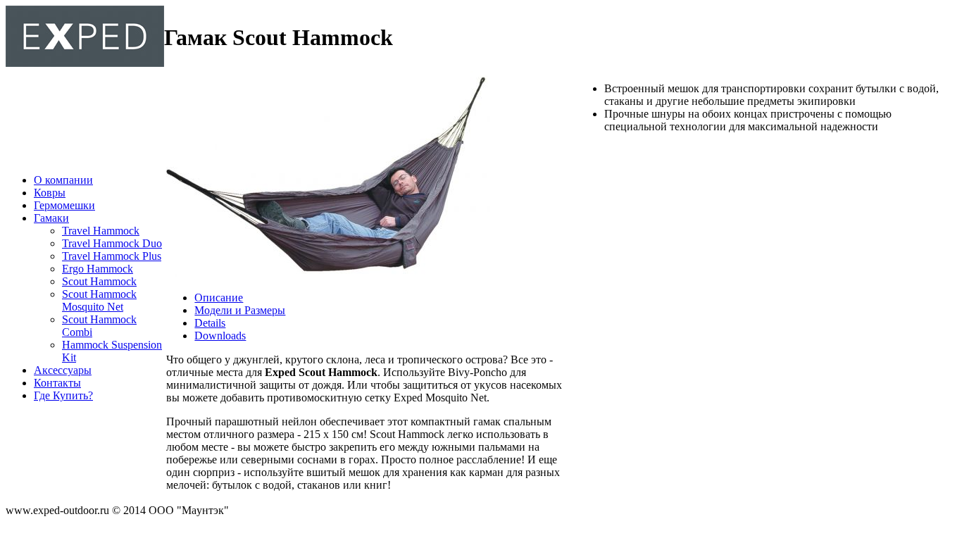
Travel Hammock (100, 231)
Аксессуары (63, 370)
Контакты (57, 383)
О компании (63, 180)
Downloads (220, 336)
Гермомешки (64, 205)
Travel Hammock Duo (112, 243)
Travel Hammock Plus (111, 256)
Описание (218, 298)
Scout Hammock (99, 281)
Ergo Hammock (97, 269)
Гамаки (51, 218)
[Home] (85, 63)
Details (209, 323)
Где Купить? (63, 395)
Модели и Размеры (239, 310)
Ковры (49, 193)
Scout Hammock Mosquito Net (99, 300)
